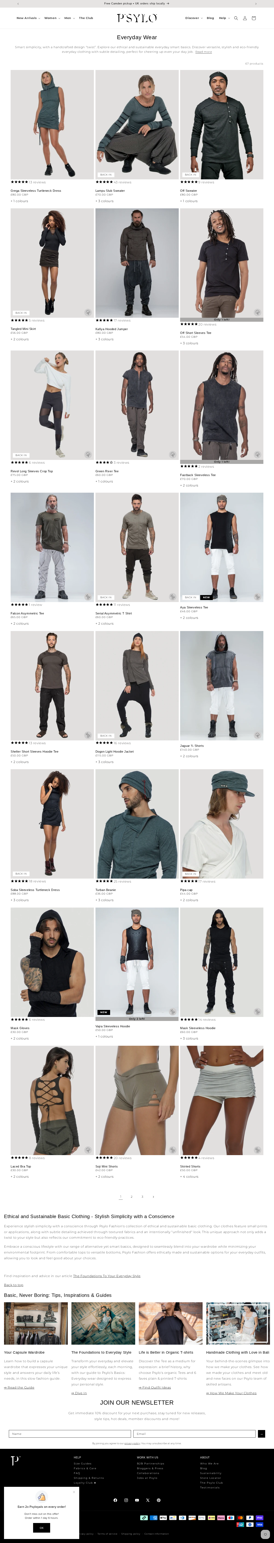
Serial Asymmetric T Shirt (113, 613)
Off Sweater (188, 190)
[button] (28, 18)
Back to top (13, 1285)
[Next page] (153, 1196)
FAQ (77, 1473)
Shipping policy (130, 1533)
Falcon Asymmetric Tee (27, 613)
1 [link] (121, 1196)
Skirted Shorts (190, 1166)
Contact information (156, 1533)
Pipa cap (186, 890)
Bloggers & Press (150, 1468)
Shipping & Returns (89, 1477)
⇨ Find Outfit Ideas (155, 1387)
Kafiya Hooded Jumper (111, 329)
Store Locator (210, 1477)
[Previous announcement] (18, 4)
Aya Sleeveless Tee (194, 607)
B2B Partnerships (150, 1463)
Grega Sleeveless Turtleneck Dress (36, 190)
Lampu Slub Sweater (110, 190)
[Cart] (253, 18)
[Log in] (245, 18)
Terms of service (107, 1533)
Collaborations (148, 1473)
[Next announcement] (256, 4)
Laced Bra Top (21, 1166)
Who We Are (209, 1463)
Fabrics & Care (85, 1468)
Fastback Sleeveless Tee (198, 475)
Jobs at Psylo (147, 1477)
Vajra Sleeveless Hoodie (112, 1026)
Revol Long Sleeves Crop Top (32, 471)
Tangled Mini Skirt (23, 329)
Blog (203, 1468)
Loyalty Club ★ (85, 1482)
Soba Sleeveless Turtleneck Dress (35, 890)
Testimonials (210, 1487)
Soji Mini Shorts (106, 1166)
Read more (203, 52)
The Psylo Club (211, 1482)
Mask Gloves (20, 1028)
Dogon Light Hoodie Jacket (114, 751)
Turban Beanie (105, 890)
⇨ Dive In (79, 1393)
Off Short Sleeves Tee (195, 333)
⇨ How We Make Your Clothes (231, 1393)
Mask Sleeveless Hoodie (197, 1028)
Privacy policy (85, 1533)
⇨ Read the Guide (19, 1387)
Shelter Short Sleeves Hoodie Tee (34, 751)
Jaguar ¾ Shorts (192, 745)
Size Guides (83, 1463)
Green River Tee (107, 471)
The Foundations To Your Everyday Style (107, 1276)
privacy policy (132, 1443)
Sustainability (211, 1473)
